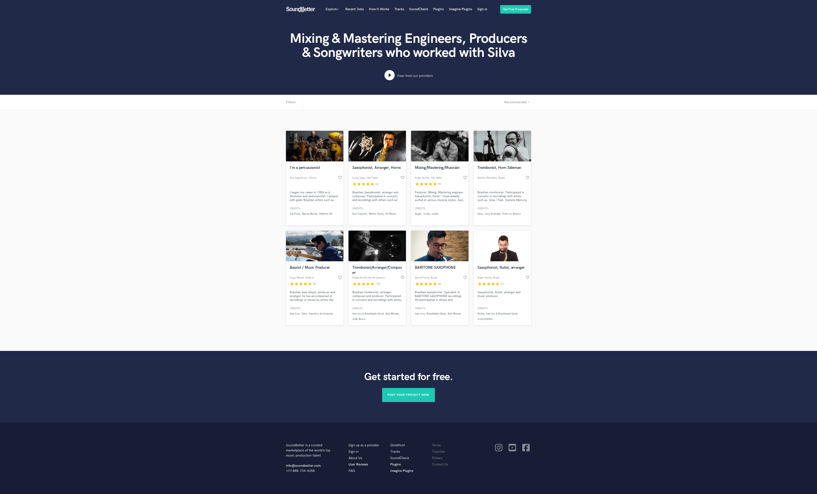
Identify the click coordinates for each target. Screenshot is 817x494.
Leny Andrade (492, 213)
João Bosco (359, 319)
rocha (426, 213)
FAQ (352, 471)
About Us (355, 458)
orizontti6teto (485, 319)
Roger (418, 213)
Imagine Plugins (460, 9)
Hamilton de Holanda (321, 313)
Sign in (482, 9)
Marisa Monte (309, 213)
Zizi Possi (295, 213)
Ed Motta (391, 213)
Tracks (399, 9)
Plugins (438, 9)
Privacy (437, 458)
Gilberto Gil (325, 213)
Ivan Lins (295, 313)
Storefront (397, 445)
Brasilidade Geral (436, 313)
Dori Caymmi (359, 213)
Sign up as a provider (364, 445)
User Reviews (358, 464)
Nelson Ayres (376, 213)
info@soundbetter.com (303, 466)
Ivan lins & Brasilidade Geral (368, 313)
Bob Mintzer (392, 313)
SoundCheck (418, 9)
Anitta (480, 313)
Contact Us (440, 464)
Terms (436, 445)
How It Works (379, 9)
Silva (480, 213)
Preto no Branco (511, 213)
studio (435, 213)
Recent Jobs (354, 9)
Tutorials (438, 452)
